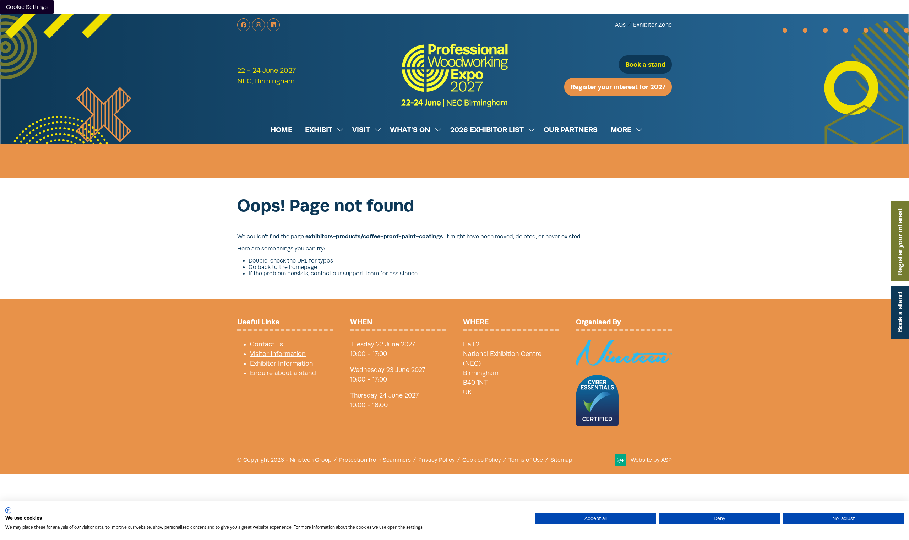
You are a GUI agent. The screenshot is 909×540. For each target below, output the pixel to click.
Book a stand (900, 312)
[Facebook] (243, 24)
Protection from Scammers (375, 460)
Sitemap (561, 460)
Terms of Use (525, 460)
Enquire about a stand (283, 373)
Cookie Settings (27, 7)
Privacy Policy (436, 460)
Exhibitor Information (281, 363)
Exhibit (318, 129)
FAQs (619, 25)
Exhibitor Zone (652, 25)
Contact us (266, 344)
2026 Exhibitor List (487, 129)
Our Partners (571, 129)
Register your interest (900, 241)
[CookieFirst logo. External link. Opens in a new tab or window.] (8, 510)
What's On (410, 129)
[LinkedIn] (273, 24)
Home (281, 129)
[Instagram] (258, 24)
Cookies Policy (481, 460)
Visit (361, 129)
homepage (303, 267)
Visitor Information (278, 353)
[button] (645, 64)
